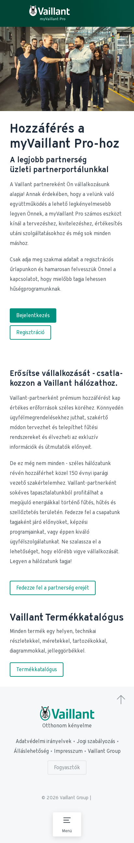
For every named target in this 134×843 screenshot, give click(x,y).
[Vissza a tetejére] (121, 700)
